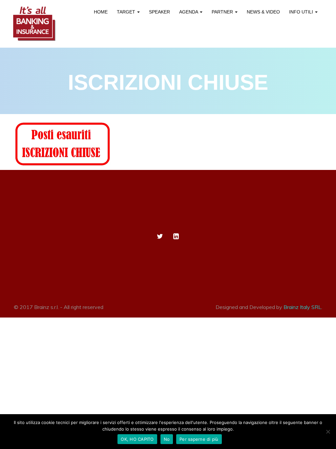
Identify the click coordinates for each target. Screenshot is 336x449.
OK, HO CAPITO (137, 439)
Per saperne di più (199, 439)
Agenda (189, 11)
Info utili (301, 11)
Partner (223, 11)
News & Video (263, 11)
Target (126, 11)
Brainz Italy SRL (302, 307)
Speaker (159, 11)
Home (101, 11)
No (167, 439)
